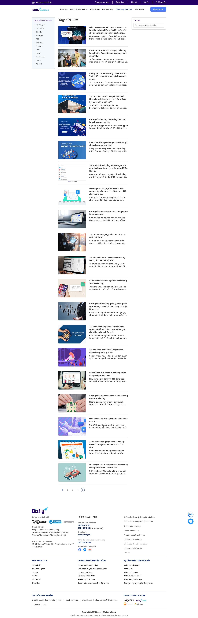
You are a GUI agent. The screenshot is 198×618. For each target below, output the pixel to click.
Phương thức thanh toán (134, 535)
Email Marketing (72, 600)
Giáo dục (39, 32)
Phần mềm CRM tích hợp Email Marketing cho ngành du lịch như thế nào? (108, 466)
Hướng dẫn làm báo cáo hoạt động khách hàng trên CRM (108, 212)
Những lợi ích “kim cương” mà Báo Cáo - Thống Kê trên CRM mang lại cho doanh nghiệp (108, 76)
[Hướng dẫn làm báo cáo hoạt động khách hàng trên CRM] (72, 219)
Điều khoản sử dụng (132, 526)
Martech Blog (107, 9)
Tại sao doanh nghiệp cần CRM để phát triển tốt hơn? (107, 235)
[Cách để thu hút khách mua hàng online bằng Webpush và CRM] (72, 380)
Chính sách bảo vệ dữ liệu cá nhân (138, 521)
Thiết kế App (87, 600)
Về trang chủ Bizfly (44, 2)
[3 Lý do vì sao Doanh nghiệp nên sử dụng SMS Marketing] (72, 288)
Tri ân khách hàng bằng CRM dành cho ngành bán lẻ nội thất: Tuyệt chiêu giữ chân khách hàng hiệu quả (107, 329)
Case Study (95, 9)
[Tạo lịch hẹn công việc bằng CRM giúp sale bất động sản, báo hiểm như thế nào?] (72, 449)
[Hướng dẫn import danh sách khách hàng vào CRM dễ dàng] (72, 403)
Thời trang (39, 42)
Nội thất (39, 64)
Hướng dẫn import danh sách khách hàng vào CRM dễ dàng (108, 397)
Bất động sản (40, 25)
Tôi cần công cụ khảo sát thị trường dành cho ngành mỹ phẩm (106, 351)
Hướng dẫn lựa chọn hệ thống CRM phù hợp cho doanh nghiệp (107, 120)
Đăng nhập (162, 2)
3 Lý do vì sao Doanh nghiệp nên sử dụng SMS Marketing (108, 281)
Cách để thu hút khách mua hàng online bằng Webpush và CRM (107, 374)
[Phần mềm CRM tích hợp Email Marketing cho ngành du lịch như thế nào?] (72, 472)
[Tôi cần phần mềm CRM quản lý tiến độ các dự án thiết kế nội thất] (72, 265)
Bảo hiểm (39, 35)
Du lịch (38, 53)
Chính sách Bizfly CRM (133, 548)
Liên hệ (134, 2)
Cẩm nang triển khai (124, 9)
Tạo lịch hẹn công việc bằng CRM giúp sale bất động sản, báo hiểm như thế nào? (106, 444)
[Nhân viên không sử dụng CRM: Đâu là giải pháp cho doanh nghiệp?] (72, 150)
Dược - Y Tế (40, 28)
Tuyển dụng (120, 2)
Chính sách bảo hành (133, 539)
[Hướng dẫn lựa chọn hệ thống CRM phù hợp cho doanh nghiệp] (72, 127)
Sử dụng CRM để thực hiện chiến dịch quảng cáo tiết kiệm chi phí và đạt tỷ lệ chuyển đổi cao (107, 191)
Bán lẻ (38, 50)
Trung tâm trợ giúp (102, 2)
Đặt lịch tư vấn (158, 9)
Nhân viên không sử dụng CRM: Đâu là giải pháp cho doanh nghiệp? (108, 143)
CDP (45, 605)
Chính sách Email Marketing (135, 544)
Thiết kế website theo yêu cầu (43, 600)
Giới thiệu (63, 9)
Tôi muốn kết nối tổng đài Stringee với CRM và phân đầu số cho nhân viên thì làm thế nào (108, 168)
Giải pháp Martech (78, 9)
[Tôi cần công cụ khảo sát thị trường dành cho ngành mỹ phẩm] (72, 357)
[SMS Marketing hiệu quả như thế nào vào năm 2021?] (72, 426)
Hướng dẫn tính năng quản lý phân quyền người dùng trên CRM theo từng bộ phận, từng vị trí (108, 306)
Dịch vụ (38, 60)
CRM (60, 600)
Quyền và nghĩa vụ (131, 530)
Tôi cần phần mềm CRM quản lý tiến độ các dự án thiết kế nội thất (107, 258)
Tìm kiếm (136, 25)
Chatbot (37, 605)
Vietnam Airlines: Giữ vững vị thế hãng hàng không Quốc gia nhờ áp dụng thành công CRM (108, 53)
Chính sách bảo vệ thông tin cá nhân (139, 517)
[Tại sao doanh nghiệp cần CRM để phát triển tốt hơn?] (72, 242)
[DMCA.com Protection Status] (68, 522)
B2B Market (139, 9)
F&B (37, 39)
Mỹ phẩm (39, 46)
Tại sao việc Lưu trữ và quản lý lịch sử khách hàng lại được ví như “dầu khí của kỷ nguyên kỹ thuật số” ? (107, 99)
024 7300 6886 (84, 542)
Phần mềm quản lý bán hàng (106, 600)
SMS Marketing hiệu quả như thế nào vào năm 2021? (108, 420)
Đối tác (146, 2)
